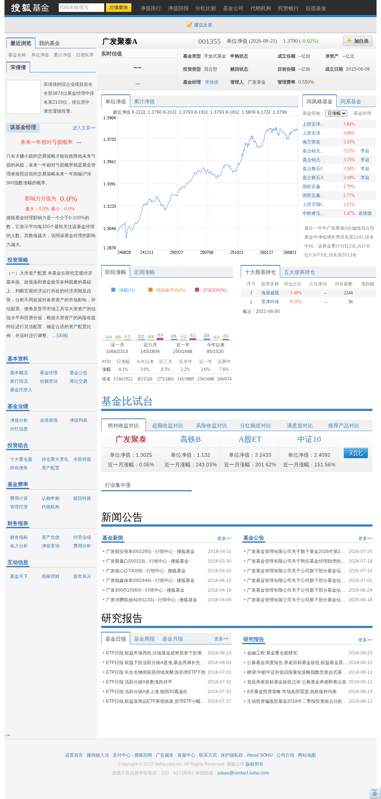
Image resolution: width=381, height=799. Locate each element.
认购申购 (51, 498)
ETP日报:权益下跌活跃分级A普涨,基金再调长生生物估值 (156, 662)
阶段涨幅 (115, 272)
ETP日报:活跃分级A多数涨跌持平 (139, 682)
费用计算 (19, 498)
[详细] (62, 335)
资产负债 (51, 537)
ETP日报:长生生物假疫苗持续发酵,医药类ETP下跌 (156, 672)
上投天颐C (312, 204)
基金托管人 (21, 389)
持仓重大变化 (55, 459)
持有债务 (19, 467)
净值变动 (51, 546)
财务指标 (19, 537)
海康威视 (270, 292)
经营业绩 (82, 537)
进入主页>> (84, 127)
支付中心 (122, 755)
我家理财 (51, 576)
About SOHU (260, 755)
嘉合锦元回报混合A (314, 159)
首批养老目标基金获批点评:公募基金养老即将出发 (296, 682)
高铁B (190, 439)
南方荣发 (311, 142)
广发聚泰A (119, 41)
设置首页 (74, 755)
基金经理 (49, 372)
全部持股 (82, 459)
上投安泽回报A (314, 124)
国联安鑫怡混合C (314, 195)
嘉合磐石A (313, 177)
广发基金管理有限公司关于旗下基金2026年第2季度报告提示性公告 (297, 551)
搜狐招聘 (143, 755)
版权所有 (254, 764)
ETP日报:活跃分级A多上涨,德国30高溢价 (147, 691)
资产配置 (51, 467)
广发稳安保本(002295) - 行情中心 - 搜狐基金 (150, 551)
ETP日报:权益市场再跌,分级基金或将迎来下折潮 (154, 653)
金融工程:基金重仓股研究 (272, 653)
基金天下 (19, 576)
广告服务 (165, 755)
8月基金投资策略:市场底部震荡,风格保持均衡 (292, 691)
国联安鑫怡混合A (314, 186)
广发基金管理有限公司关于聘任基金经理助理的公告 (297, 561)
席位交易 (78, 381)
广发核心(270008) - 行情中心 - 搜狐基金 (146, 570)
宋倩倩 (18, 67)
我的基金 (49, 43)
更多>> (224, 538)
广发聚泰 (131, 439)
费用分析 (82, 546)
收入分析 (19, 546)
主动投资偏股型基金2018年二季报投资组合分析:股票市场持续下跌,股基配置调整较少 (297, 701)
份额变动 (49, 381)
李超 (365, 150)
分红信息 (19, 428)
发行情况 (19, 381)
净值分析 (19, 420)
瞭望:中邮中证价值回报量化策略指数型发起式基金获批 (297, 672)
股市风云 (82, 576)
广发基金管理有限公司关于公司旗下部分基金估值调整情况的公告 (297, 570)
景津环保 (270, 301)
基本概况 (19, 372)
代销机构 (51, 507)
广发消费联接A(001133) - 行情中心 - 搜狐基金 (151, 599)
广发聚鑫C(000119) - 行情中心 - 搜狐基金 (147, 561)
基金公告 (78, 372)
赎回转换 (82, 498)
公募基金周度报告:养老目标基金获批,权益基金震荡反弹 (297, 662)
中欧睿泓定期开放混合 (314, 213)
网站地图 (307, 755)
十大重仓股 (21, 459)
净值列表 (78, 420)
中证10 (309, 439)
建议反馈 (203, 25)
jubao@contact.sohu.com (243, 773)
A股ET (250, 439)
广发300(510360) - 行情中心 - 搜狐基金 (145, 590)
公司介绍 (285, 755)
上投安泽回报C (314, 133)
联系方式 (208, 755)
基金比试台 (127, 401)
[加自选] (357, 41)
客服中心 (186, 755)
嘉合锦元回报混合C (314, 150)
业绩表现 (49, 420)
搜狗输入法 (98, 755)
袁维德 (365, 213)
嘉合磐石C (312, 168)
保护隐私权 (232, 755)
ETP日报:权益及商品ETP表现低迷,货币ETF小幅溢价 (156, 701)
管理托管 (19, 507)
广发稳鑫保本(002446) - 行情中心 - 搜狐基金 (150, 580)
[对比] (356, 453)
